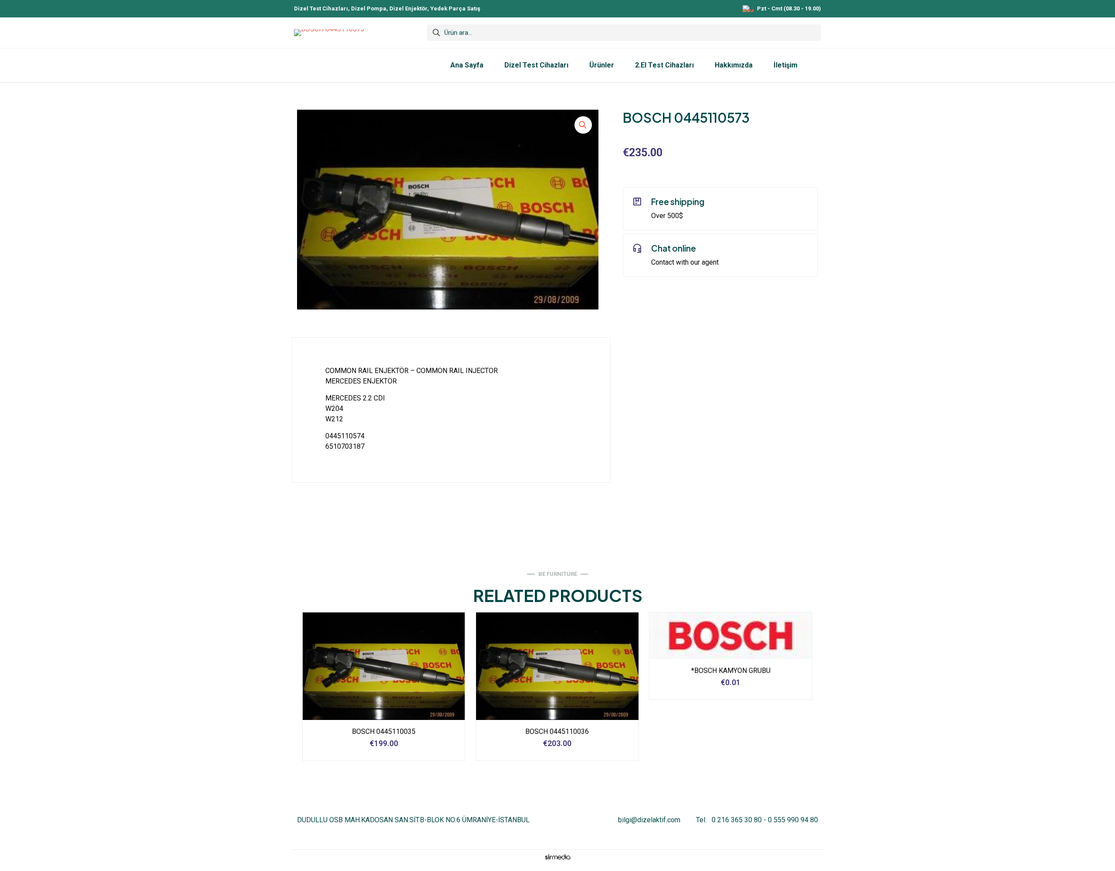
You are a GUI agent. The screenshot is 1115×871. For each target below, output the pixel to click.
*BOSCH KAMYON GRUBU (730, 670)
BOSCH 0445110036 (557, 731)
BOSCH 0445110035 (384, 731)
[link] (557, 857)
